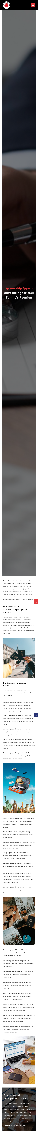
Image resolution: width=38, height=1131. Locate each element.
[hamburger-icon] (33, 5)
